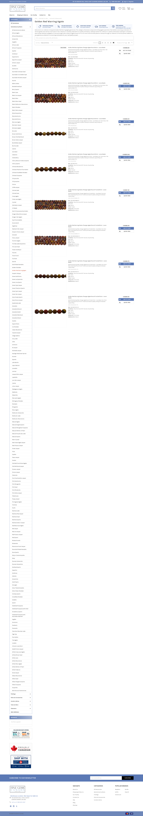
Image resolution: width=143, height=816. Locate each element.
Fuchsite (14, 258)
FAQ (49, 15)
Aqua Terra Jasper (17, 59)
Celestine (14, 154)
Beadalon (117, 789)
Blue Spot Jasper (16, 125)
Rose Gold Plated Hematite (19, 549)
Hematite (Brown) (17, 309)
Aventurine (15, 68)
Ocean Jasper (16, 448)
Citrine (14, 184)
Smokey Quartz (16, 594)
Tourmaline (15, 637)
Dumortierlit (15, 223)
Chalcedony (15, 157)
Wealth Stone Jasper (17, 649)
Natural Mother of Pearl (18, 430)
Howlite (14, 321)
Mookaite (14, 404)
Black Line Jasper (17, 95)
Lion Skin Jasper (16, 380)
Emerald (14, 235)
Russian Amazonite (17, 561)
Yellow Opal (15, 678)
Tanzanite (14, 628)
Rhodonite (15, 543)
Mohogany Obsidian (17, 401)
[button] (20, 762)
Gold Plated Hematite (17, 264)
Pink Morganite (16, 484)
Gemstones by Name (16, 27)
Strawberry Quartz (17, 611)
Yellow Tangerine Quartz (18, 681)
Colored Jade (15, 190)
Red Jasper (15, 528)
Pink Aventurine (16, 481)
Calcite (14, 149)
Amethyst (14, 54)
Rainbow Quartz (16, 519)
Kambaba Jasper (16, 350)
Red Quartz (15, 537)
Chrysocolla (15, 178)
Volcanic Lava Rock (17, 646)
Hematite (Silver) (16, 318)
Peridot (14, 460)
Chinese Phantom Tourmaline (20, 169)
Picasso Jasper (16, 469)
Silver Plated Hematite (18, 588)
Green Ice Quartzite (17, 279)
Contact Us (42, 15)
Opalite (14, 454)
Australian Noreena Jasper (19, 77)
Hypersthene (15, 324)
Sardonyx (14, 573)
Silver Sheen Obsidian (18, 591)
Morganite (15, 407)
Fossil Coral (15, 255)
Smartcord (118, 794)
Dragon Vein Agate (17, 217)
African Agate (15, 33)
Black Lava (15, 92)
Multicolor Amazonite (18, 413)
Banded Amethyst (17, 86)
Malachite (15, 395)
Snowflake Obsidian (17, 597)
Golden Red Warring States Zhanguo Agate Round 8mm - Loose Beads (86, 83)
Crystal (14, 202)
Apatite (14, 51)
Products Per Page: (122, 43)
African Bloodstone (17, 36)
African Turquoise (16, 48)
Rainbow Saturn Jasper (18, 522)
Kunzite (14, 356)
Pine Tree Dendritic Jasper (19, 478)
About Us (11, 15)
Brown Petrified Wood (18, 137)
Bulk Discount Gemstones (19, 690)
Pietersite (14, 475)
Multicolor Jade (16, 416)
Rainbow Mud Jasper (17, 513)
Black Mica (15, 98)
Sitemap (75, 805)
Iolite (13, 341)
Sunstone (14, 622)
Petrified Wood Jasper (18, 466)
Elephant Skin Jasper (18, 229)
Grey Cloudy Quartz (17, 297)
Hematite (14, 306)
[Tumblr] (16, 806)
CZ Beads (14, 208)
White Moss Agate (17, 664)
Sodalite (14, 600)
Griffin (116, 792)
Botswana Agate (16, 128)
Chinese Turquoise (17, 175)
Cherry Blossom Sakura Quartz (20, 160)
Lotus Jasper (15, 386)
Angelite (14, 42)
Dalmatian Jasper (17, 205)
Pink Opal (14, 487)
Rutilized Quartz (16, 567)
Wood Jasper (15, 672)
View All (127, 792)
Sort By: (38, 43)
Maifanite (14, 392)
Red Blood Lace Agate (18, 525)
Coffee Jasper (15, 187)
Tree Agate (15, 640)
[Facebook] (10, 806)
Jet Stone (14, 344)
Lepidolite (14, 377)
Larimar (14, 371)
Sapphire (14, 570)
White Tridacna (16, 670)
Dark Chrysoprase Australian (20, 211)
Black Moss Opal (16, 101)
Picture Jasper (16, 472)
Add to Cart (127, 86)
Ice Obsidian (15, 327)
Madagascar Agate (17, 389)
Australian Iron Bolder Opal (19, 74)
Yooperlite (14, 687)
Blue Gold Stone (16, 119)
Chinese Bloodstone (17, 166)
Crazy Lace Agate (16, 199)
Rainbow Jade (15, 511)
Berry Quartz (15, 89)
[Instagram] (13, 806)
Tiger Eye (14, 634)
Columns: (95, 42)
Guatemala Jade (16, 303)
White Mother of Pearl (18, 667)
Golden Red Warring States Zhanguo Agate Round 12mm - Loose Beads (87, 154)
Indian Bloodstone (17, 330)
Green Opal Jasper (17, 285)
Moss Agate (15, 410)
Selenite (14, 576)
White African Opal (17, 655)
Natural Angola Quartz (18, 424)
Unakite (14, 643)
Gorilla (126, 789)
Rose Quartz (15, 552)
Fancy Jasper (15, 238)
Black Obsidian (16, 107)
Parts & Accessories (16, 697)
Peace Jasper (15, 457)
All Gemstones (15, 23)
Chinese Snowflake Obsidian (19, 172)
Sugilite (14, 619)
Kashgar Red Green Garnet (19, 353)
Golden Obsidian (16, 267)
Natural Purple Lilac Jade (18, 433)
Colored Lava (15, 193)
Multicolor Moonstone (18, 419)
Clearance (13, 708)
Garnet (14, 261)
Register (131, 1)
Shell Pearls (15, 582)
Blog (74, 802)
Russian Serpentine (17, 564)
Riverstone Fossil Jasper (18, 546)
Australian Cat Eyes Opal (18, 71)
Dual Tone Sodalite (17, 220)
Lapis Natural (15, 365)
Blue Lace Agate (16, 122)
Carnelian (14, 151)
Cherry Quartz (16, 163)
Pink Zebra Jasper (17, 493)
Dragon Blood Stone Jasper (19, 214)
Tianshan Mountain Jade (18, 631)
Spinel (13, 603)
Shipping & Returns (22, 15)
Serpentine (15, 579)
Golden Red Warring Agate (19, 270)
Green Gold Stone (16, 276)
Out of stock (127, 50)
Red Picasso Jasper (17, 534)
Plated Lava (15, 496)
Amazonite (15, 39)
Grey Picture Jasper (17, 300)
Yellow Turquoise (16, 684)
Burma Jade (15, 146)
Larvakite (14, 368)
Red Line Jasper (16, 531)
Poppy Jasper (16, 499)
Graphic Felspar (16, 273)
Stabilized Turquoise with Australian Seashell (18, 615)
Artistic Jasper (16, 62)
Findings (13, 694)
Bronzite (14, 131)
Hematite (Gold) (16, 312)
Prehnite (14, 505)
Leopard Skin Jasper (17, 374)
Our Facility (34, 15)
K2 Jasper (14, 347)
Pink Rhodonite (16, 490)
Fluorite (14, 252)
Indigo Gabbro (16, 335)
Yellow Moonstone (17, 675)
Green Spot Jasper (17, 291)
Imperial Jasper (16, 332)
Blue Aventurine (16, 116)
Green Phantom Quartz (18, 288)
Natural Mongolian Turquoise (20, 427)
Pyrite (13, 508)
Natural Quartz (16, 436)
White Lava (15, 658)
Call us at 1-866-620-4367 (18, 802)
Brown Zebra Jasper (17, 140)
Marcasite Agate (16, 398)
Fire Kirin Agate (16, 241)
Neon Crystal (15, 439)
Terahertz (14, 625)
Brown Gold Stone (17, 134)
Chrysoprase (15, 181)
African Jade (15, 45)
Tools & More (14, 705)
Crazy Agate (15, 196)
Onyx (13, 451)
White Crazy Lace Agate (18, 652)
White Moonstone (17, 661)
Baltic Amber (15, 83)
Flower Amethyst (16, 249)
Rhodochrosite (16, 540)
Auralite (14, 65)
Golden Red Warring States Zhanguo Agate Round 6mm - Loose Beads (86, 47)
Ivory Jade (14, 338)
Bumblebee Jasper (17, 143)
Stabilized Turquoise (17, 605)
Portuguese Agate (17, 502)
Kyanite (14, 359)
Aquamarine (15, 57)
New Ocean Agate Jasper (18, 442)
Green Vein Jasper (17, 294)
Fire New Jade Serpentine (18, 243)
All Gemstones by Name (18, 30)
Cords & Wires (15, 701)
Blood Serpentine (16, 113)
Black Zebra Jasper (17, 110)
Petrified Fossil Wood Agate (19, 463)
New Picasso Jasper (17, 445)
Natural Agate (16, 422)
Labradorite (15, 362)
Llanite (14, 383)
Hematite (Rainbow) (17, 315)
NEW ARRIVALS (15, 712)
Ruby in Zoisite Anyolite (18, 555)
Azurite (14, 80)
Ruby (13, 558)
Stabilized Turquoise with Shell (20, 608)
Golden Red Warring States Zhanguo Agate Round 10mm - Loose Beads (87, 118)
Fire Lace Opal (16, 246)
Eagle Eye (14, 226)
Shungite (14, 585)
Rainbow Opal (16, 516)
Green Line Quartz (17, 282)
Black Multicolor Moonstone (19, 104)
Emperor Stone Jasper (18, 232)
